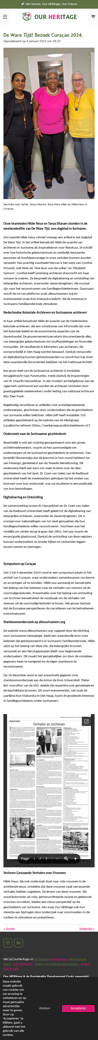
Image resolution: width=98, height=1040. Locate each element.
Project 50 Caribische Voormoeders (57, 964)
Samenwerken (58, 959)
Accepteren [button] (78, 1008)
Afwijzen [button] (44, 1008)
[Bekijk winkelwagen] (93, 17)
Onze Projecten (23, 964)
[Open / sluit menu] (5, 17)
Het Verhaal (41, 959)
